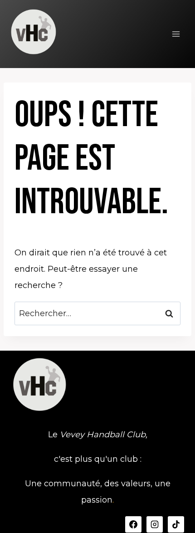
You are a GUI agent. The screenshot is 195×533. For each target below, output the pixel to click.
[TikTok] (176, 524)
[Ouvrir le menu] (175, 34)
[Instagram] (154, 524)
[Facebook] (133, 524)
